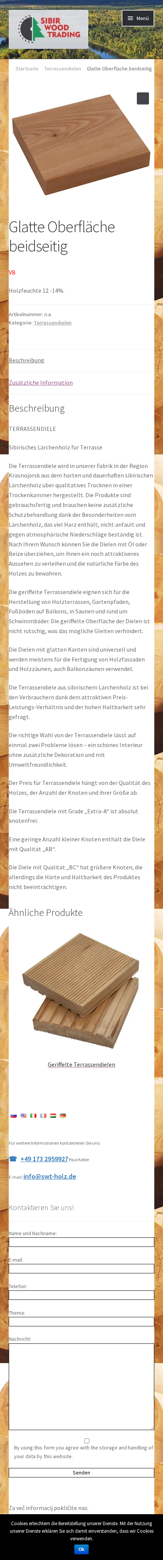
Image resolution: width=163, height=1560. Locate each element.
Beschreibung (26, 360)
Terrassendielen (62, 68)
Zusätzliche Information (41, 382)
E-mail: (16, 1259)
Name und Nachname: (33, 1233)
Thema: (17, 1312)
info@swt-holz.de (50, 1176)
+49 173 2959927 (44, 1158)
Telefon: (18, 1286)
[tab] (82, 360)
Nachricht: (20, 1338)
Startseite (27, 68)
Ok (81, 1549)
